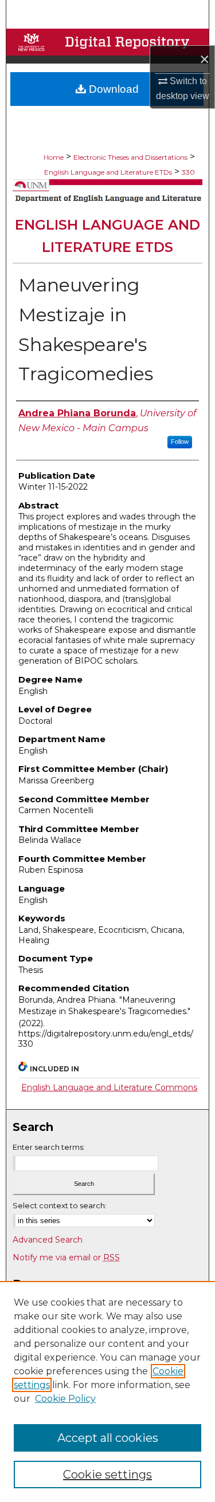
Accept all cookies (107, 1438)
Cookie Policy (65, 1398)
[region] (107, 1391)
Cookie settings (107, 1474)
